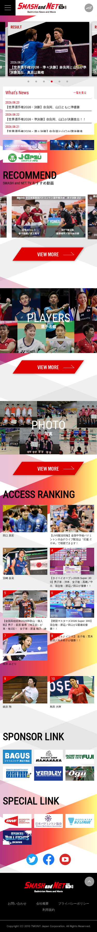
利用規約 (48, 910)
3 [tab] (44, 81)
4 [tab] (52, 81)
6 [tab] (68, 81)
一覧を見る (79, 92)
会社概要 (42, 903)
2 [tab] (37, 81)
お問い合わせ (17, 903)
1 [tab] (29, 81)
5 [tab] (60, 81)
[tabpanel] (48, 49)
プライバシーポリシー (73, 903)
